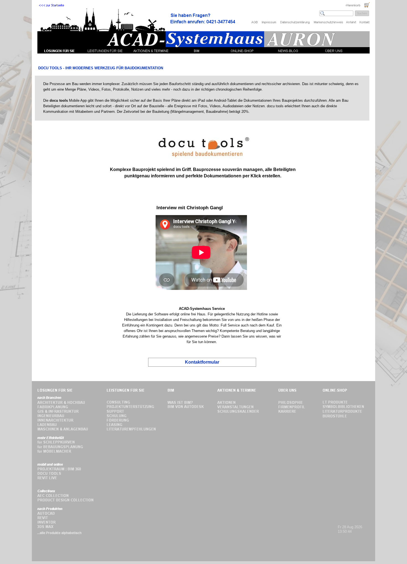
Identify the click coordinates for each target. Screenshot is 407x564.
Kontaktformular (202, 362)
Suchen (362, 13)
